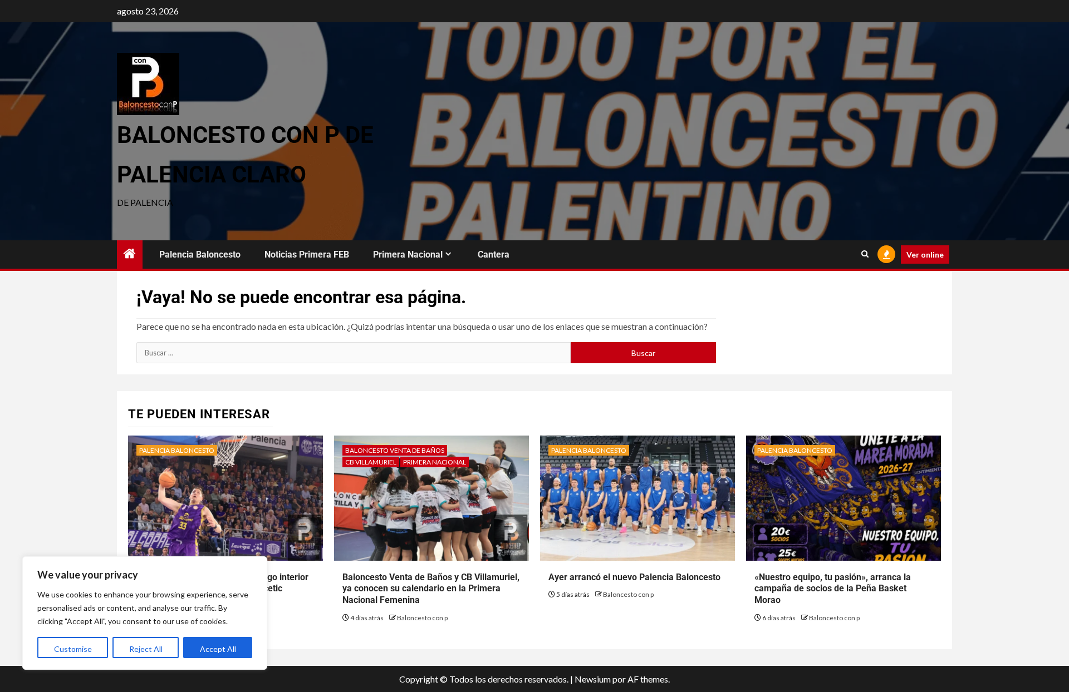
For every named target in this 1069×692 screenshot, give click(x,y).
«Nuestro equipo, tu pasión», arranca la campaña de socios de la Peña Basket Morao (832, 589)
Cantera (493, 254)
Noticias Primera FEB (306, 254)
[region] (144, 613)
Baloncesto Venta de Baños (394, 450)
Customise (73, 649)
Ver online (925, 254)
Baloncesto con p (422, 618)
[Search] (865, 254)
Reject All (146, 649)
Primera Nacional (408, 254)
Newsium (593, 679)
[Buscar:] (353, 352)
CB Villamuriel (370, 462)
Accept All (218, 649)
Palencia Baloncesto (200, 254)
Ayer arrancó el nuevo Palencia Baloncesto (634, 577)
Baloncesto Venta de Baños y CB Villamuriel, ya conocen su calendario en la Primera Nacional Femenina (430, 589)
